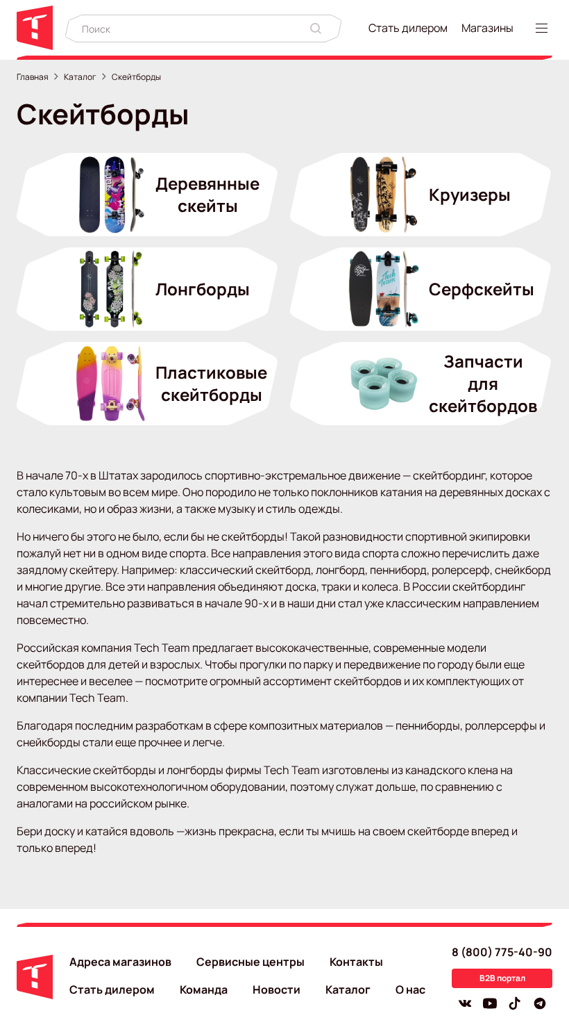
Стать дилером (408, 27)
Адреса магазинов (120, 962)
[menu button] (544, 28)
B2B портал (502, 978)
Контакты (356, 962)
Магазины (487, 27)
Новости (276, 989)
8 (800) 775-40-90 (502, 952)
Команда (204, 989)
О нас (410, 989)
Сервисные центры (250, 962)
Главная (33, 77)
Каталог (80, 77)
